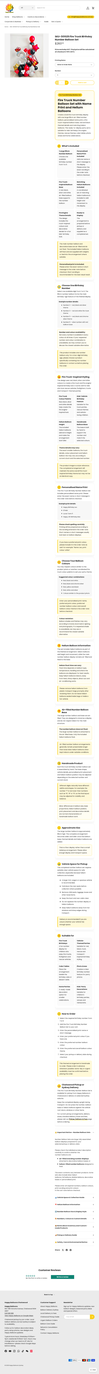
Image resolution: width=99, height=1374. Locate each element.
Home (7, 17)
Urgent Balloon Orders (48, 1320)
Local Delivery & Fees (48, 1313)
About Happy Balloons (48, 1306)
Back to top (48, 1295)
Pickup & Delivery (32, 22)
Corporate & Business (13, 22)
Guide (46, 22)
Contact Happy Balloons (49, 1333)
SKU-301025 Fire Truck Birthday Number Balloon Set (25, 26)
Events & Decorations (36, 17)
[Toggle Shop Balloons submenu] (24, 17)
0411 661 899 (9, 1313)
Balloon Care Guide (47, 1324)
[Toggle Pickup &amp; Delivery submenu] (40, 22)
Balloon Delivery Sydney (49, 1310)
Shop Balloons (17, 17)
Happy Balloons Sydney (16, 1365)
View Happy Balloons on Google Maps (19, 1316)
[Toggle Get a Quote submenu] (62, 22)
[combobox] (49, 7)
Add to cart (82, 83)
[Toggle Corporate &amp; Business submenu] (22, 22)
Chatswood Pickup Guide (49, 1317)
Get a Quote (56, 22)
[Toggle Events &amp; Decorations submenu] (45, 17)
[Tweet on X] (63, 1250)
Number (58, 71)
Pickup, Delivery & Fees (78, 1119)
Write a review (62, 1277)
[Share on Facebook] (67, 1250)
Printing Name (60, 60)
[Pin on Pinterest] (71, 1250)
